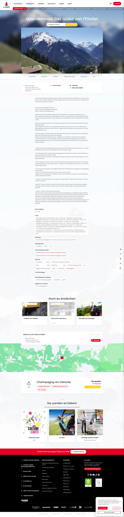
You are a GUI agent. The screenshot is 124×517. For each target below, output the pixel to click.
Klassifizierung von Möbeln (48, 467)
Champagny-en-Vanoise (68, 469)
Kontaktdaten (32, 76)
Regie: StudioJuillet (67, 513)
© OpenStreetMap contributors (114, 371)
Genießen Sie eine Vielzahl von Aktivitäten (55, 8)
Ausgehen (41, 3)
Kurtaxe (44, 470)
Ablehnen (117, 508)
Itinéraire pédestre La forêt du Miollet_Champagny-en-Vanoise (51, 252)
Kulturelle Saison (34, 437)
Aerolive (62, 437)
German (111, 3)
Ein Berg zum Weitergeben (31, 460)
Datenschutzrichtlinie (55, 513)
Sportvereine (27, 486)
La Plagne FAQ (27, 481)
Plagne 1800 (66, 474)
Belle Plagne (66, 486)
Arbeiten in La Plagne (29, 476)
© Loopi (122, 371)
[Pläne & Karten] (121, 254)
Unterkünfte (30, 3)
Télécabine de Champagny (86, 318)
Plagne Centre (66, 480)
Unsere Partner (28, 495)
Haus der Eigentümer (47, 482)
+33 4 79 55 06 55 (56, 85)
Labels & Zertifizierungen (31, 490)
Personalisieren (109, 512)
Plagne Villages (66, 489)
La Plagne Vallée (66, 463)
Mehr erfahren (71, 24)
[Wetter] (121, 263)
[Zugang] (121, 268)
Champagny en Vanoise (30, 304)
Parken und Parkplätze (60, 386)
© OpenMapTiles (105, 371)
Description (44, 76)
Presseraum (45, 485)
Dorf (94, 76)
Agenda (61, 3)
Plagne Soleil (66, 483)
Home (43, 8)
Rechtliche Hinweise (42, 513)
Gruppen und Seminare (47, 491)
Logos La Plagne (45, 476)
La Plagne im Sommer (70, 8)
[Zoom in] (122, 364)
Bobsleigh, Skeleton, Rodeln (90, 437)
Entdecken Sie (18, 3)
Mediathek (44, 473)
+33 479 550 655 (96, 383)
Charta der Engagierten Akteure (49, 488)
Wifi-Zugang (42, 389)
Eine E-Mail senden (77, 87)
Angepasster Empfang (69, 76)
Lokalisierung (84, 76)
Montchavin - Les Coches (68, 466)
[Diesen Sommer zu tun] (121, 249)
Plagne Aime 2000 (67, 492)
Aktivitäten (51, 3)
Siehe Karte (28, 90)
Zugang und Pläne (43, 386)
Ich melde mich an (78, 451)
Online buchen (18, 8)
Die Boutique (27, 471)
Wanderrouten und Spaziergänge (99, 8)
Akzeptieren (103, 508)
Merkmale (55, 76)
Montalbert (65, 472)
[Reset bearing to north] (122, 369)
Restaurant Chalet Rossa (58, 318)
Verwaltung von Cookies (80, 513)
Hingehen (96, 340)
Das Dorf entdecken (93, 387)
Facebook (75, 85)
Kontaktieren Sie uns (93, 469)
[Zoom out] (122, 367)
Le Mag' (70, 3)
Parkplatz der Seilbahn (31, 318)
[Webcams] (121, 258)
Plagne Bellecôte (67, 477)
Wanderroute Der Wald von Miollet (115, 8)
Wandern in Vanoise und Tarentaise (83, 8)
